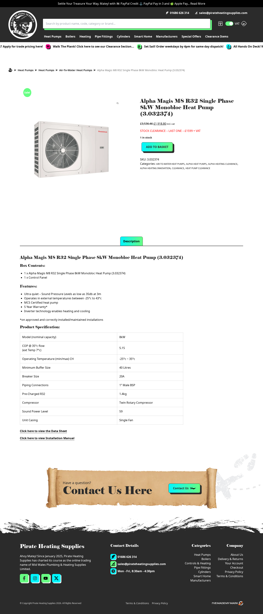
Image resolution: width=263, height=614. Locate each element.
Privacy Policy (234, 572)
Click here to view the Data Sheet (43, 431)
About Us (237, 555)
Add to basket (157, 147)
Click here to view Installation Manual (47, 438)
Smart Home (202, 576)
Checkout (236, 568)
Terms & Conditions (229, 576)
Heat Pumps (25, 70)
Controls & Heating (198, 563)
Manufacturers (200, 580)
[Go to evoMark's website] (227, 603)
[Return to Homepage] (22, 24)
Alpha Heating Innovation (155, 168)
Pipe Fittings (202, 568)
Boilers (206, 559)
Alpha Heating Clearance (222, 163)
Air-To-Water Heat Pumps (75, 70)
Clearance (178, 168)
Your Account (234, 563)
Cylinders (204, 572)
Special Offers (191, 36)
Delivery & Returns (230, 559)
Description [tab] (131, 241)
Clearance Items (216, 36)
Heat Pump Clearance (198, 168)
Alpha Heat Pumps (196, 163)
